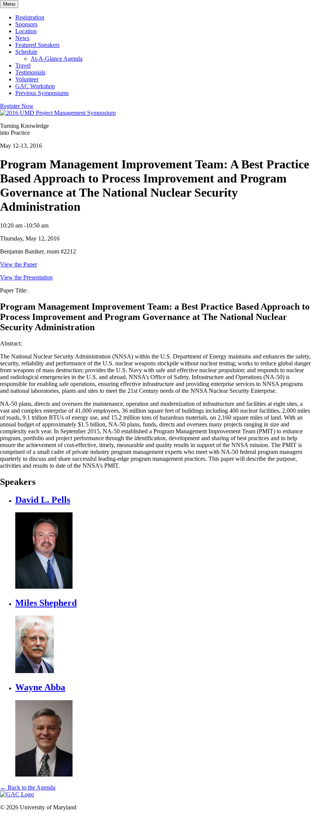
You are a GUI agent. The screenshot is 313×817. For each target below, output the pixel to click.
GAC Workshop (35, 86)
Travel (23, 65)
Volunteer (27, 79)
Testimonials (30, 72)
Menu (9, 4)
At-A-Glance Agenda (56, 58)
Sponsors (26, 24)
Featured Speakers (37, 45)
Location (26, 31)
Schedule (26, 51)
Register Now (17, 106)
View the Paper (18, 264)
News (22, 38)
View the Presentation (26, 277)
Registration (29, 17)
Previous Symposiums (42, 93)
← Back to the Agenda (27, 787)
